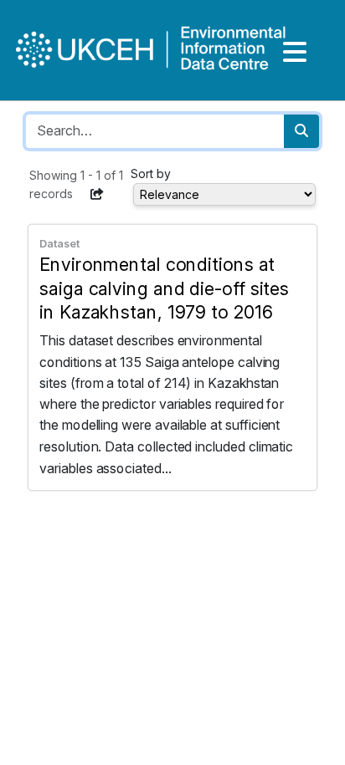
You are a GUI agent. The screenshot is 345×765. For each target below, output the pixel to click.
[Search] (301, 131)
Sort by (151, 173)
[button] (97, 194)
